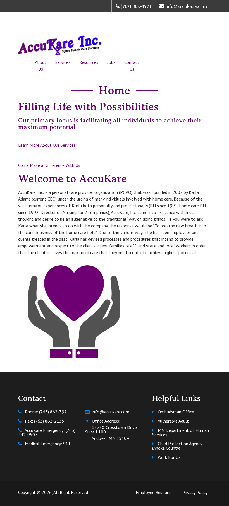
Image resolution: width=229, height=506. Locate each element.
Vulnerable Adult (173, 421)
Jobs (111, 62)
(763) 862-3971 (135, 6)
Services (62, 62)
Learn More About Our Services (47, 145)
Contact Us (131, 65)
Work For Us (169, 457)
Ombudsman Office (176, 412)
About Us (40, 65)
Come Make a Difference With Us (49, 165)
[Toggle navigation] (26, 28)
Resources (88, 62)
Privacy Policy (194, 492)
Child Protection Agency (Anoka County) (177, 446)
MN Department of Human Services (180, 432)
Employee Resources (155, 492)
